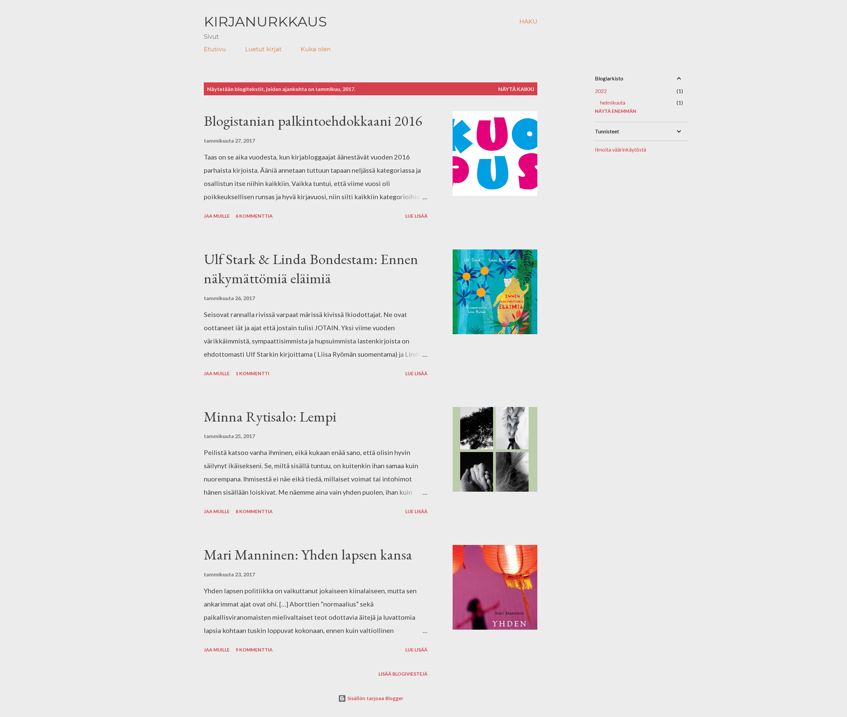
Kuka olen (316, 49)
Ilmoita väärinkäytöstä (620, 149)
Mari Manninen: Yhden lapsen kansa (308, 554)
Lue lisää (416, 216)
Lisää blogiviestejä (403, 674)
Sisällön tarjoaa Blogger (374, 698)
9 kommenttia (254, 649)
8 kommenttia (254, 511)
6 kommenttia (254, 216)
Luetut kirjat (263, 49)
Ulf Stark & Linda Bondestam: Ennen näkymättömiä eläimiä (311, 268)
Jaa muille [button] (217, 216)
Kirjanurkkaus (265, 21)
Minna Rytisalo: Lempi (270, 416)
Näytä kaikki (516, 89)
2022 (601, 91)
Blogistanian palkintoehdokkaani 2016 (313, 120)
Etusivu (215, 49)
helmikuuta (612, 102)
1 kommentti (252, 373)
